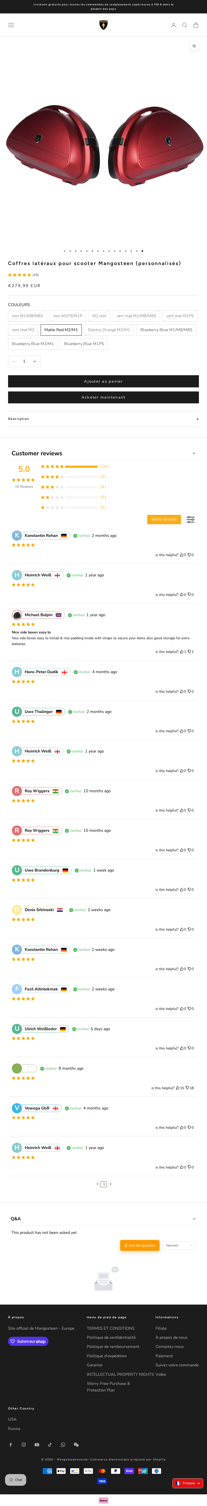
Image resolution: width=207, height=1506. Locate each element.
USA (12, 1419)
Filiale (161, 1328)
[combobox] (179, 1245)
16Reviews (24, 486)
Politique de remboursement (113, 1346)
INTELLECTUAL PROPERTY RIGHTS (120, 1374)
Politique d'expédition (107, 1356)
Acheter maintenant (104, 397)
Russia (14, 1429)
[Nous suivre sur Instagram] (23, 1444)
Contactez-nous (170, 1346)
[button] (97, 1184)
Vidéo (161, 1374)
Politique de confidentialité (111, 1337)
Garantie (94, 1365)
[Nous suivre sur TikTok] (50, 1444)
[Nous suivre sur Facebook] (10, 1444)
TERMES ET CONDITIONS (111, 1328)
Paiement (164, 1356)
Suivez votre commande (177, 1365)
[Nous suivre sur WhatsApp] (63, 1444)
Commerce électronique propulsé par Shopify (128, 1459)
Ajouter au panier (103, 381)
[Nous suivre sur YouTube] (36, 1444)
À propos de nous (172, 1337)
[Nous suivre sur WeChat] (76, 1444)
